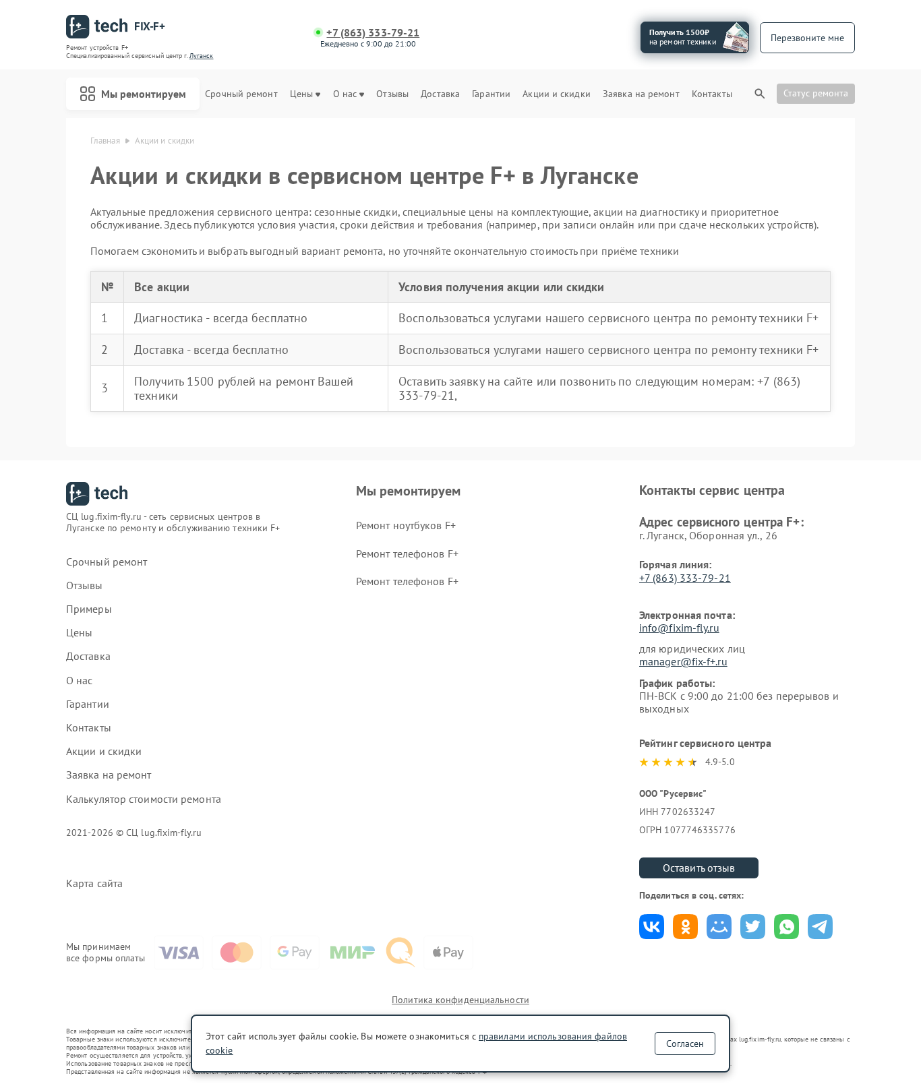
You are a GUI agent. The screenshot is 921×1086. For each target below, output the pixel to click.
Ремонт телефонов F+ (407, 553)
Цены (301, 94)
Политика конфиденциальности (460, 1000)
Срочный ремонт (241, 94)
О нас (345, 94)
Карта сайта (94, 883)
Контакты (712, 94)
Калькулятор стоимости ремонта (143, 799)
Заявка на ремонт (641, 94)
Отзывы (392, 94)
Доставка (440, 94)
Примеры (89, 609)
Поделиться (651, 926)
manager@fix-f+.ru (683, 661)
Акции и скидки (556, 94)
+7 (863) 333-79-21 (372, 32)
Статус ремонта (815, 93)
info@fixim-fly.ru (679, 627)
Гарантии (491, 94)
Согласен (685, 1043)
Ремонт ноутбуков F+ (406, 525)
